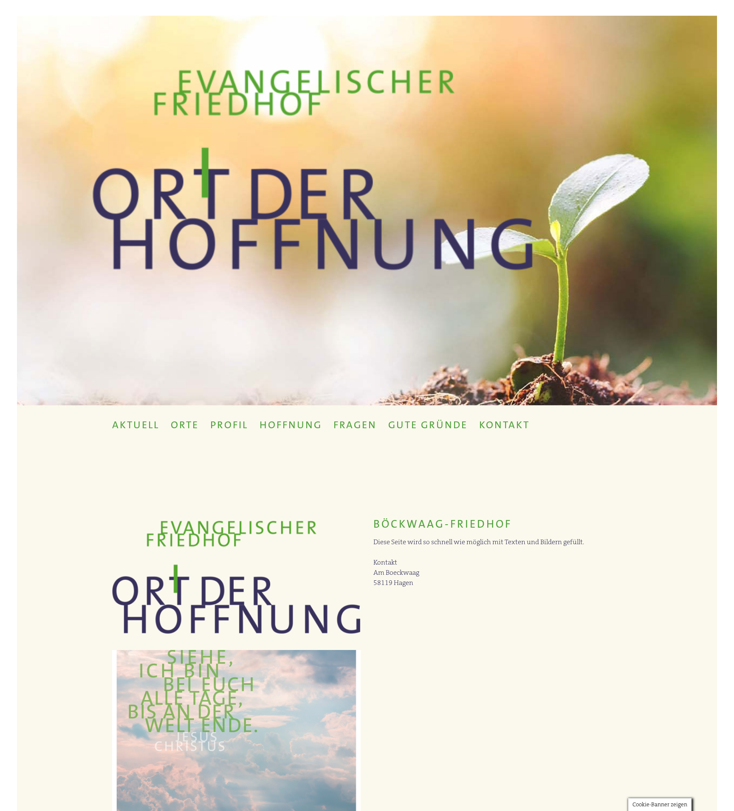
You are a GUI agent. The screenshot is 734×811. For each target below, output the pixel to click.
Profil (229, 425)
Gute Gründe (428, 425)
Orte (185, 425)
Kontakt (504, 425)
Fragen (355, 425)
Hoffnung (291, 425)
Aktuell (135, 425)
